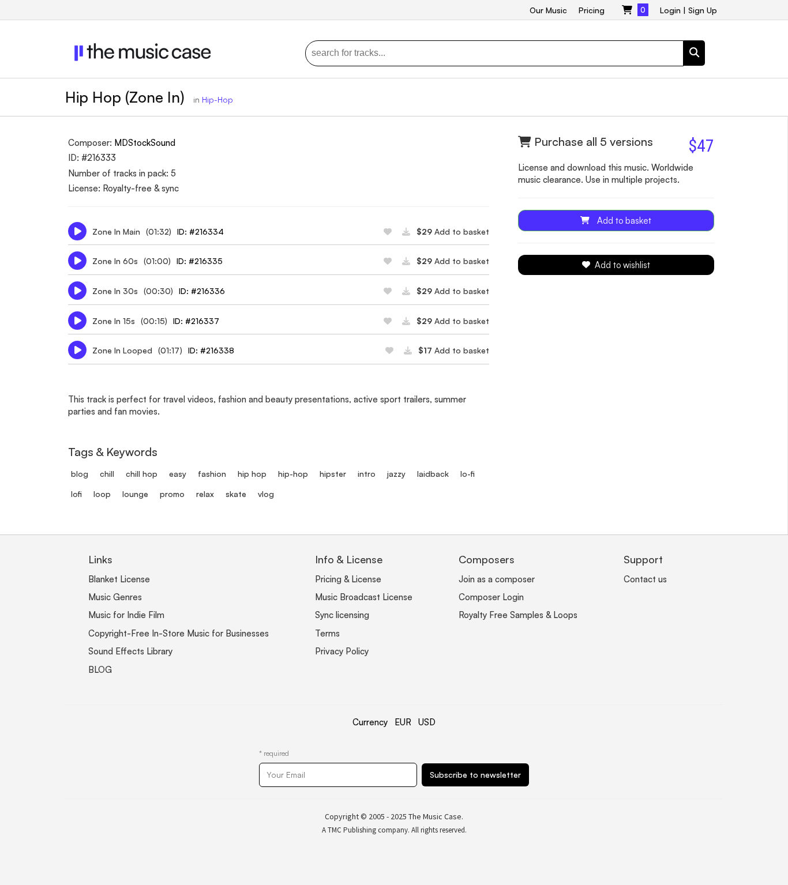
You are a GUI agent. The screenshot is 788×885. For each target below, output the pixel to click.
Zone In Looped (122, 350)
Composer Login (491, 597)
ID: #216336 (202, 291)
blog (79, 474)
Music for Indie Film (126, 614)
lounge (135, 494)
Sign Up (702, 10)
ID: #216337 (196, 321)
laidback (433, 474)
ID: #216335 (200, 261)
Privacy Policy (342, 651)
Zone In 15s (113, 321)
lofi (76, 494)
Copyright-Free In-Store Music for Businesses (178, 633)
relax (205, 494)
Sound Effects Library (130, 651)
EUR (403, 722)
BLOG (100, 669)
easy (177, 474)
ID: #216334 (200, 231)
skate (236, 494)
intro (367, 474)
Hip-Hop (217, 99)
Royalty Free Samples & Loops (518, 614)
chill (107, 474)
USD (427, 722)
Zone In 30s (115, 291)
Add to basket (452, 231)
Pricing (592, 10)
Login (670, 10)
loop (102, 494)
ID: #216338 (211, 350)
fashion (212, 474)
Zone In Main (116, 231)
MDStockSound (144, 142)
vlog (266, 494)
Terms (327, 633)
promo (172, 494)
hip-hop (293, 474)
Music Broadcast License (363, 597)
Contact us (645, 579)
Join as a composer (497, 579)
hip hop (252, 474)
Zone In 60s (115, 261)
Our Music (548, 10)
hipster (333, 474)
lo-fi (467, 474)
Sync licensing (342, 614)
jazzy (396, 474)
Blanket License (119, 579)
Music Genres (115, 597)
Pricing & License (348, 579)
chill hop (141, 474)
